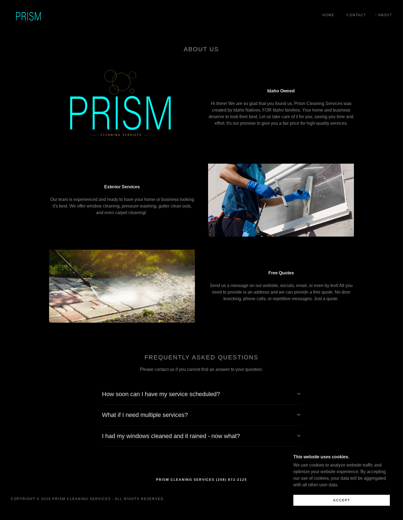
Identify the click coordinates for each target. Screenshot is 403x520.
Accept (341, 500)
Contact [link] (356, 15)
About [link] (385, 15)
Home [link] (328, 15)
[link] (29, 14)
